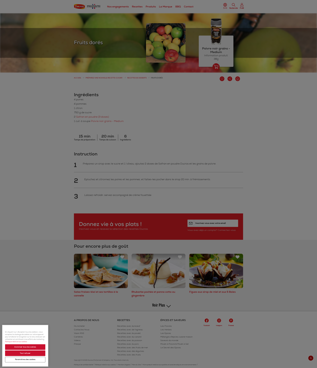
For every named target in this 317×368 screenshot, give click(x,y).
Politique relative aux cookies (16, 342)
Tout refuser (25, 353)
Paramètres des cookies (25, 360)
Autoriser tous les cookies (25, 347)
